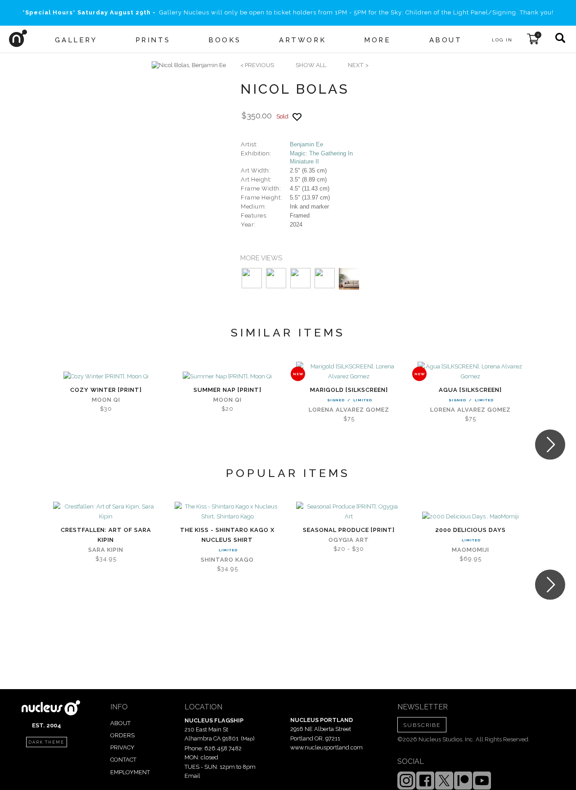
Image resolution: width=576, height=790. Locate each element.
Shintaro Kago (227, 559)
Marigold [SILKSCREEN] (349, 389)
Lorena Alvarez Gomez (349, 409)
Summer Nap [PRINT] (227, 389)
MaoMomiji (470, 549)
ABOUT (120, 723)
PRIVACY (122, 747)
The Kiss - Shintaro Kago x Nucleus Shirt (227, 535)
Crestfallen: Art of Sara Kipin (106, 535)
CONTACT (123, 759)
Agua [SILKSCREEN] (470, 389)
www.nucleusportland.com (326, 747)
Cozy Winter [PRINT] (106, 389)
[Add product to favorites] (297, 117)
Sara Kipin (105, 549)
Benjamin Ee (306, 144)
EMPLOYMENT (130, 772)
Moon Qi (106, 399)
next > (358, 65)
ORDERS (122, 735)
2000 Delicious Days (470, 530)
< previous (257, 65)
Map (248, 739)
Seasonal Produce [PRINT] (349, 530)
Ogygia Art (348, 539)
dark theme (46, 742)
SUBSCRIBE (422, 725)
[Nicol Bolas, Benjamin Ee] (189, 65)
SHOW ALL (311, 65)
